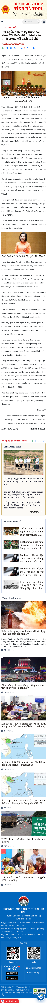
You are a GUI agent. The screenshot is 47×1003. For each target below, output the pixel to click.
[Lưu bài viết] (3, 48)
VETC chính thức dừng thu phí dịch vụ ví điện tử (23, 840)
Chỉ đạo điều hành (12, 447)
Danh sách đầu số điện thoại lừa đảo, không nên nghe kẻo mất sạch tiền (31, 558)
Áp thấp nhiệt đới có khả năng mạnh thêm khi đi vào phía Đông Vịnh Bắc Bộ (23, 801)
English (25, 14)
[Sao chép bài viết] (15, 48)
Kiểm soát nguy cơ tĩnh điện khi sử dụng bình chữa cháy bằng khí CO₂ (23, 632)
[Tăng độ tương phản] (34, 48)
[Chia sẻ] (7, 48)
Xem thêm (34, 512)
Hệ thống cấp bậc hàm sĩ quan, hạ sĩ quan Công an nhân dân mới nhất (31, 545)
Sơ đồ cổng (34, 972)
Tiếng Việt (15, 14)
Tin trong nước (10, 27)
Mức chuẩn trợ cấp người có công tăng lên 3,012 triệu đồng (23, 878)
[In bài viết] (11, 48)
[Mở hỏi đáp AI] (41, 997)
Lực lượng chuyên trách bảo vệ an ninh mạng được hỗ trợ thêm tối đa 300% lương (23, 725)
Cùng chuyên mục (11, 598)
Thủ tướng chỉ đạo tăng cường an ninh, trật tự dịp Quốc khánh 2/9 (23, 686)
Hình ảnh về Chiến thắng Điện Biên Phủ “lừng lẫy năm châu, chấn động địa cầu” (31, 585)
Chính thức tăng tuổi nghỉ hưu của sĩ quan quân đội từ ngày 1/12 (31, 531)
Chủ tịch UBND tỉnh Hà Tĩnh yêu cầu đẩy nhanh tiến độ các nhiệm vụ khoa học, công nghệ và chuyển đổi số (23, 505)
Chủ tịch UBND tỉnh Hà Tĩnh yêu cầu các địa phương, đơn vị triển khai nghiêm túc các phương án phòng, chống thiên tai (23, 494)
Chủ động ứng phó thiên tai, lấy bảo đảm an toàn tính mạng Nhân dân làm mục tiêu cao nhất (23, 482)
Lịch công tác (35, 968)
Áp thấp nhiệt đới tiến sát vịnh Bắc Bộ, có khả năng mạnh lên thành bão (23, 763)
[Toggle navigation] (43, 21)
